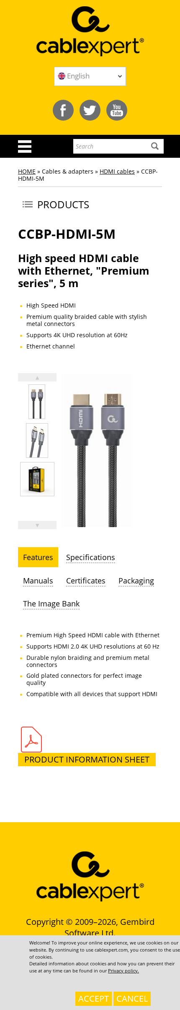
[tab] (38, 557)
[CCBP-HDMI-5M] (36, 401)
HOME (27, 171)
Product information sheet (86, 759)
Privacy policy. (123, 970)
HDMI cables (117, 171)
